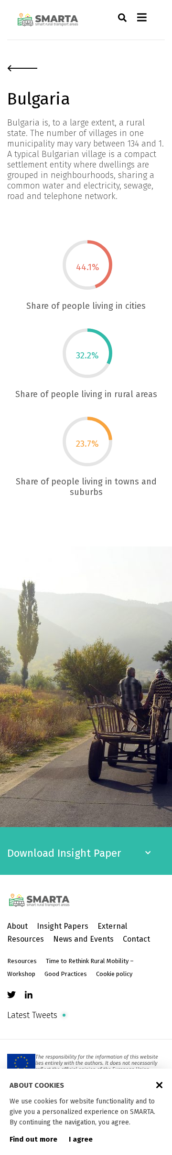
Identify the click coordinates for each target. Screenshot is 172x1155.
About (17, 926)
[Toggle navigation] (141, 20)
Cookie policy (114, 973)
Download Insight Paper (64, 853)
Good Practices (65, 973)
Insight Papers (62, 926)
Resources (22, 961)
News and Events (83, 939)
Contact (136, 939)
